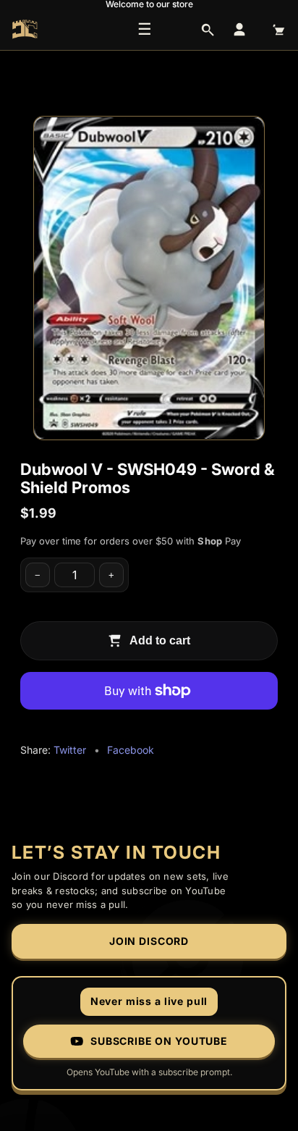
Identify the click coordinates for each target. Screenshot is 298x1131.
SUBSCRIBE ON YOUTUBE (159, 1041)
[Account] (239, 30)
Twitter (70, 750)
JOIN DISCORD (149, 941)
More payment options (148, 725)
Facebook (130, 750)
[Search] (207, 29)
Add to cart (159, 640)
